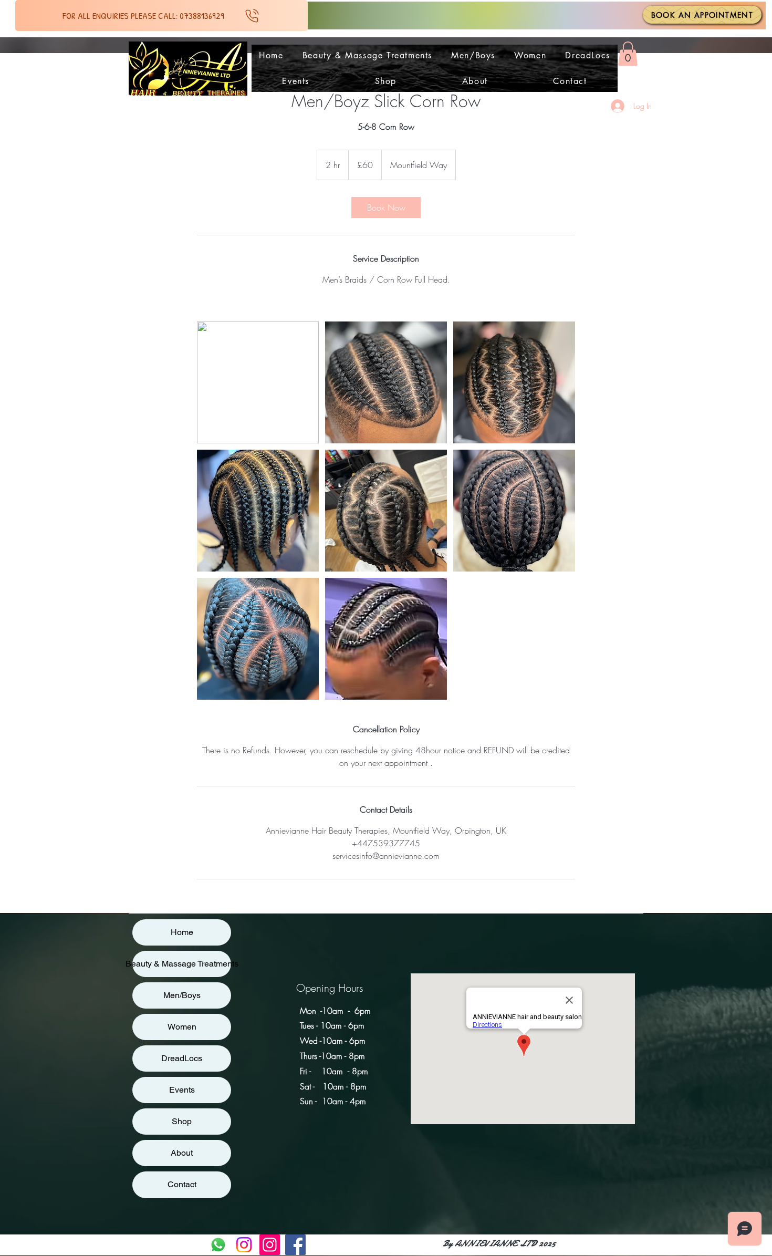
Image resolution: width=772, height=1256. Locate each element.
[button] (628, 53)
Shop (182, 1121)
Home (182, 932)
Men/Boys (182, 995)
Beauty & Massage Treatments (181, 964)
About (182, 1153)
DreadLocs (181, 1058)
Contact (182, 1184)
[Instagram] (244, 1244)
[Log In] (613, 106)
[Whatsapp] (218, 1244)
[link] (386, 207)
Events (182, 1090)
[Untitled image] (258, 382)
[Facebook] (295, 1244)
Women (182, 1027)
